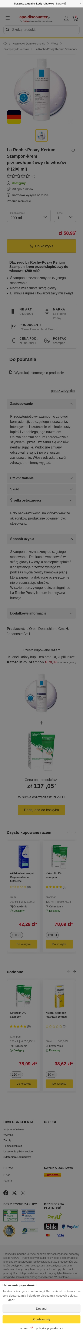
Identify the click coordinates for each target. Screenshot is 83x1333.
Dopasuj (41, 1308)
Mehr (10, 1300)
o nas (23, 1328)
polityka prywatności (49, 1328)
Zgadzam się (41, 1319)
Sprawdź (61, 3)
